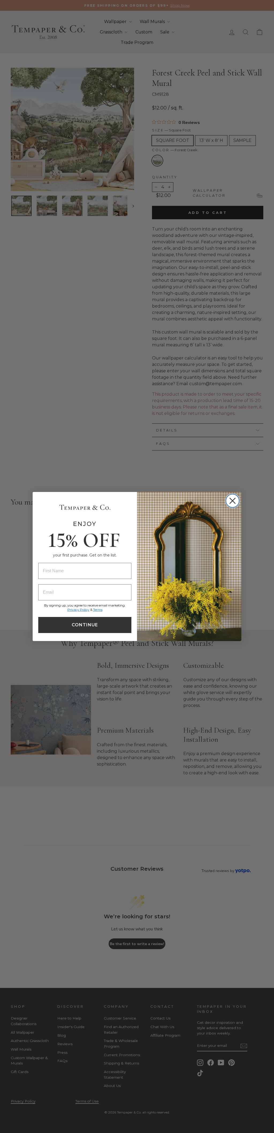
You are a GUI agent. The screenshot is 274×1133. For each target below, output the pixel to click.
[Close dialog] (232, 500)
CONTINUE (85, 624)
